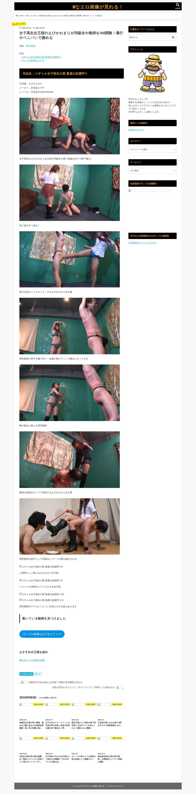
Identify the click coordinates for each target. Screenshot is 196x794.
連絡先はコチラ (135, 130)
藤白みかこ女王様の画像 (32, 660)
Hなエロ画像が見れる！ (98, 6)
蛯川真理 (30, 46)
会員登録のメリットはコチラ (142, 243)
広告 (38, 674)
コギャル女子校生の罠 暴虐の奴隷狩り (41, 57)
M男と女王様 (27, 674)
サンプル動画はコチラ (33, 60)
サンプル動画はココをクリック (42, 634)
